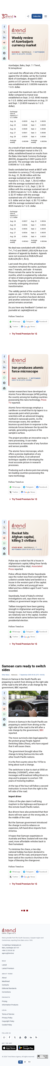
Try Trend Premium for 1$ (24, 333)
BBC (41, 730)
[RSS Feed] (36, 1037)
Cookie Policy (7, 1025)
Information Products (10, 1005)
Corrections (6, 992)
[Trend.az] (9, 16)
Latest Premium (8, 968)
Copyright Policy (8, 1021)
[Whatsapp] (4, 1037)
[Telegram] (25, 1037)
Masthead (6, 981)
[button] (4, 27)
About (4, 978)
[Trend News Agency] (9, 931)
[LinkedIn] (31, 1037)
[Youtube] (20, 1037)
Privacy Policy (7, 1018)
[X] (15, 1037)
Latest (4, 965)
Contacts (5, 985)
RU (29, 1062)
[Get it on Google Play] (26, 1047)
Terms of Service (8, 1014)
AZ (25, 1062)
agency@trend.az (8, 953)
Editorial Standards (9, 988)
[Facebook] (9, 1037)
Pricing (4, 1001)
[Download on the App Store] (9, 1047)
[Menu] (45, 16)
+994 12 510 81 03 (8, 950)
